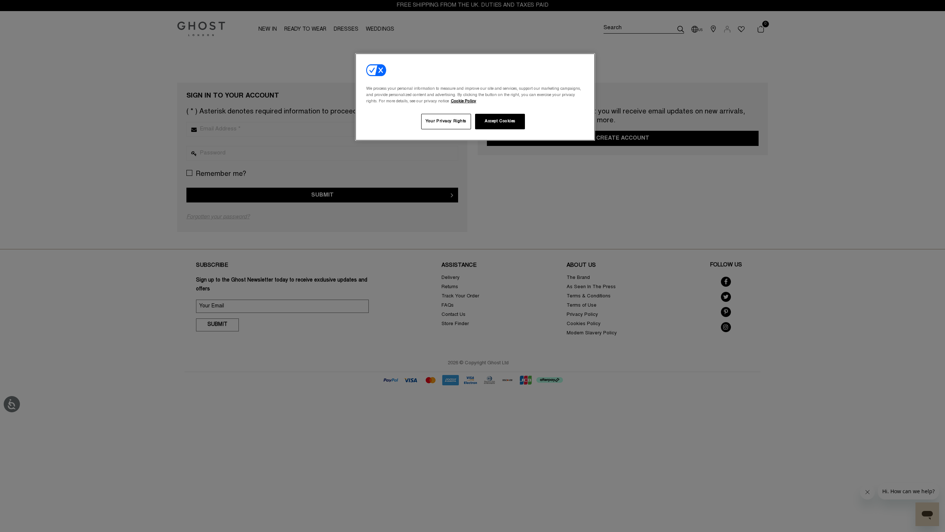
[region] (475, 97)
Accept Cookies (500, 121)
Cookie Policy (463, 101)
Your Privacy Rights (446, 121)
